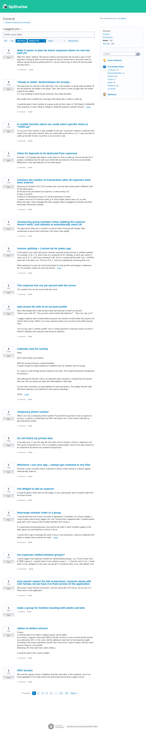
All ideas (106, 34)
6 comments (21, 112)
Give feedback (115, 60)
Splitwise (112, 94)
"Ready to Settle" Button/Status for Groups (43, 82)
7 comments (21, 426)
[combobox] (120, 54)
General (111, 76)
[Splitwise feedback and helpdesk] (15, 6)
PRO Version (25, 670)
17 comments (22, 70)
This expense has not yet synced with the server (46, 285)
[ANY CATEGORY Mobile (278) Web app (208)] (37, 41)
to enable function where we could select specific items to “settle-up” (52, 125)
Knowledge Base (116, 66)
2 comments (21, 209)
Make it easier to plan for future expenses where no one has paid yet (53, 51)
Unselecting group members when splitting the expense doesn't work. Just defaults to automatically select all (51, 223)
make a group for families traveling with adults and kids (51, 607)
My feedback (73, 41)
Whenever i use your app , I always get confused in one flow (53, 464)
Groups (110, 79)
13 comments (22, 569)
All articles (112, 89)
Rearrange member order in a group (39, 512)
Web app (106, 44)
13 (61, 693)
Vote (8, 58)
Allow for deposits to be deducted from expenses (47, 153)
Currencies (112, 70)
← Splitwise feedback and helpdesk (17, 23)
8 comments (21, 476)
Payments (111, 86)
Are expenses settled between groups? (41, 554)
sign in (123, 18)
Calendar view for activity (32, 348)
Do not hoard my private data (35, 438)
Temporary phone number (33, 411)
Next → (74, 693)
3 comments (21, 236)
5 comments (21, 167)
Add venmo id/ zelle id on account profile (42, 306)
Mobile (31, 70)
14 (66, 693)
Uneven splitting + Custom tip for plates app (44, 248)
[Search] (138, 54)
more (88, 107)
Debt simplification (115, 73)
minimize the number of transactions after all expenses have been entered (54, 181)
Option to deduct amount (32, 628)
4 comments (21, 141)
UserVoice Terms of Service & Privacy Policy (82, 726)
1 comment (21, 611)
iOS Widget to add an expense (35, 488)
